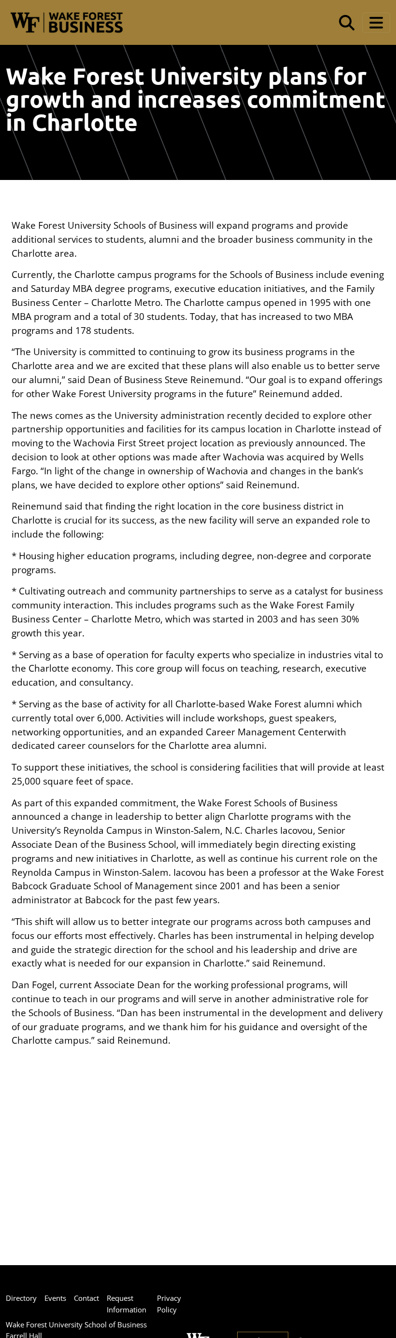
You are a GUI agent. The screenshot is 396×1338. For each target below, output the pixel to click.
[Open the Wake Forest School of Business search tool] (346, 22)
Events (55, 1298)
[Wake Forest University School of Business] (66, 22)
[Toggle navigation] (376, 23)
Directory (21, 1298)
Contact (86, 1298)
